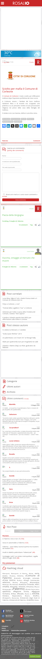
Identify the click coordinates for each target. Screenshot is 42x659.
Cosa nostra (9, 580)
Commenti (36, 141)
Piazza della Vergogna (13, 215)
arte (37, 573)
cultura (20, 580)
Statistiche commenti (18, 630)
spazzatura (17, 596)
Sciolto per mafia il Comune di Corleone (20, 90)
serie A (28, 594)
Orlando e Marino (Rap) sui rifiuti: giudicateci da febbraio (18, 346)
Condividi (35, 225)
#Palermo (30, 119)
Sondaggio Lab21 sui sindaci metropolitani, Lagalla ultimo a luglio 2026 (20, 557)
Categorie (12, 381)
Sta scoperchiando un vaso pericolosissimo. (16, 471)
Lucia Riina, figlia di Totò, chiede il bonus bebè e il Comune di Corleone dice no (19, 299)
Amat (31, 573)
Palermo (5, 141)
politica (6, 591)
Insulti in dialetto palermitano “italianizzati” (18, 552)
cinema (20, 576)
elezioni (6, 582)
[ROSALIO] (21, 3)
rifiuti (14, 594)
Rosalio (32, 62)
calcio (5, 576)
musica (30, 586)
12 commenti (23, 225)
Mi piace (39, 225)
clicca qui (13, 649)
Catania (13, 576)
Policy (4, 628)
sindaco (6, 596)
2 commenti (24, 267)
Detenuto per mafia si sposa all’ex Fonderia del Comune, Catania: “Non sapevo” (18, 313)
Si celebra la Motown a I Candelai (14, 330)
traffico (36, 596)
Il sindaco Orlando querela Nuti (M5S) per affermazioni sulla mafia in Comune (16, 318)
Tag (31, 225)
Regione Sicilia (21, 591)
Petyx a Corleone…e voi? (11, 304)
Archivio (11, 391)
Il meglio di (13, 221)
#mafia (23, 119)
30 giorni (7, 531)
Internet (6, 584)
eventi (16, 582)
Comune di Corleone (11, 96)
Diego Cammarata (32, 580)
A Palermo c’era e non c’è (13, 539)
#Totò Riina (18, 121)
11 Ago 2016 (5, 62)
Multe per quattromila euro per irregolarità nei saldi (20, 342)
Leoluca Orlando (27, 584)
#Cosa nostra (15, 119)
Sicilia (36, 593)
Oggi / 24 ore (34, 531)
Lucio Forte (30, 251)
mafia (6, 586)
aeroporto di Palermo (19, 573)
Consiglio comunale (31, 578)
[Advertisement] (21, 28)
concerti (18, 578)
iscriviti (4, 196)
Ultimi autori (13, 386)
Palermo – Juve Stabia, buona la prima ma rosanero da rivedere (20, 547)
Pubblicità (5, 630)
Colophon (5, 626)
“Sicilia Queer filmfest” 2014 (12, 334)
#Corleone (6, 119)
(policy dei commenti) (15, 150)
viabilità (31, 600)
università (16, 598)
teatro (28, 596)
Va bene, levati (35, 656)
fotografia (24, 582)
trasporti (6, 598)
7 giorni (21, 531)
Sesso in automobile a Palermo (15, 543)
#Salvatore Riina (8, 121)
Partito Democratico (32, 589)
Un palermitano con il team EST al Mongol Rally (19, 338)
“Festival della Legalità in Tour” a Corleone (17, 308)
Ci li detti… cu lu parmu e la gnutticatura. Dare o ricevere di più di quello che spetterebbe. (20, 409)
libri (37, 584)
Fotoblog (5, 221)
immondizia (35, 582)
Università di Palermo (18, 600)
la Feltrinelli (14, 584)
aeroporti (6, 573)
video (37, 600)
